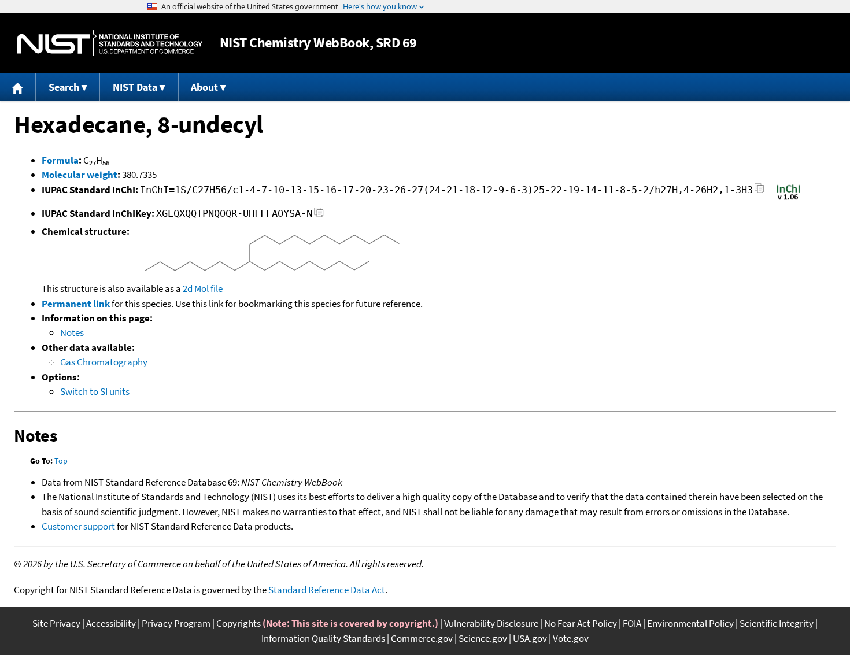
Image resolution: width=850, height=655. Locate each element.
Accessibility (111, 623)
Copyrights (238, 623)
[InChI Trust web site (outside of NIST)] (788, 199)
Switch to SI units (95, 391)
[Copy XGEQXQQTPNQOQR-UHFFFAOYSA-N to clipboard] (319, 215)
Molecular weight (79, 174)
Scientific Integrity (777, 623)
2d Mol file (203, 288)
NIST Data (135, 87)
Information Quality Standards (323, 638)
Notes (72, 332)
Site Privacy (56, 623)
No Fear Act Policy (580, 623)
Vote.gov (571, 638)
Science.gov (483, 638)
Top (61, 461)
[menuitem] (18, 87)
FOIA (632, 623)
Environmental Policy (690, 623)
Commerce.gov (422, 638)
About (204, 87)
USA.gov (530, 638)
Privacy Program (176, 623)
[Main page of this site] (18, 87)
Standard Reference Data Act (326, 589)
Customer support (78, 526)
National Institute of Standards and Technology (109, 43)
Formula (60, 160)
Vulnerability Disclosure (491, 623)
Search (64, 87)
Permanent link (76, 303)
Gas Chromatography (103, 362)
